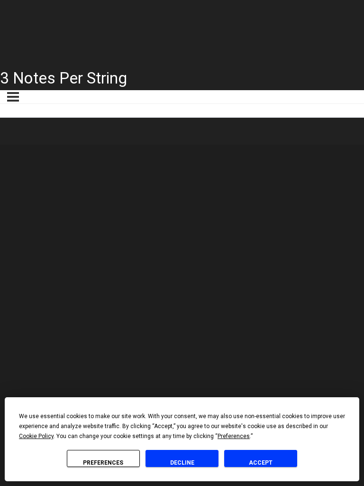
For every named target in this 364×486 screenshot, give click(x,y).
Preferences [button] (234, 436)
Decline (182, 462)
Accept (261, 462)
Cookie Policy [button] (36, 436)
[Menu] (13, 97)
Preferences (103, 462)
